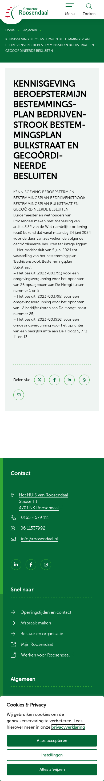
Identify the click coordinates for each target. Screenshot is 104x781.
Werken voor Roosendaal (48, 655)
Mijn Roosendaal (40, 644)
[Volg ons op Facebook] (31, 564)
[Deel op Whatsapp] (84, 380)
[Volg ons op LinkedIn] (16, 564)
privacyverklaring (68, 727)
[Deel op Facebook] (54, 380)
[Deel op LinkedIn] (69, 380)
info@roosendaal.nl (39, 539)
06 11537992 (36, 528)
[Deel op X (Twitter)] (39, 380)
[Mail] (18, 395)
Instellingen (52, 755)
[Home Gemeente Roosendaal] (26, 12)
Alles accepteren (52, 740)
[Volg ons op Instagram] (46, 564)
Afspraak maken (36, 623)
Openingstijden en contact (46, 612)
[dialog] (52, 738)
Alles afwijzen (52, 769)
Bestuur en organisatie (42, 633)
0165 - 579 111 (35, 517)
